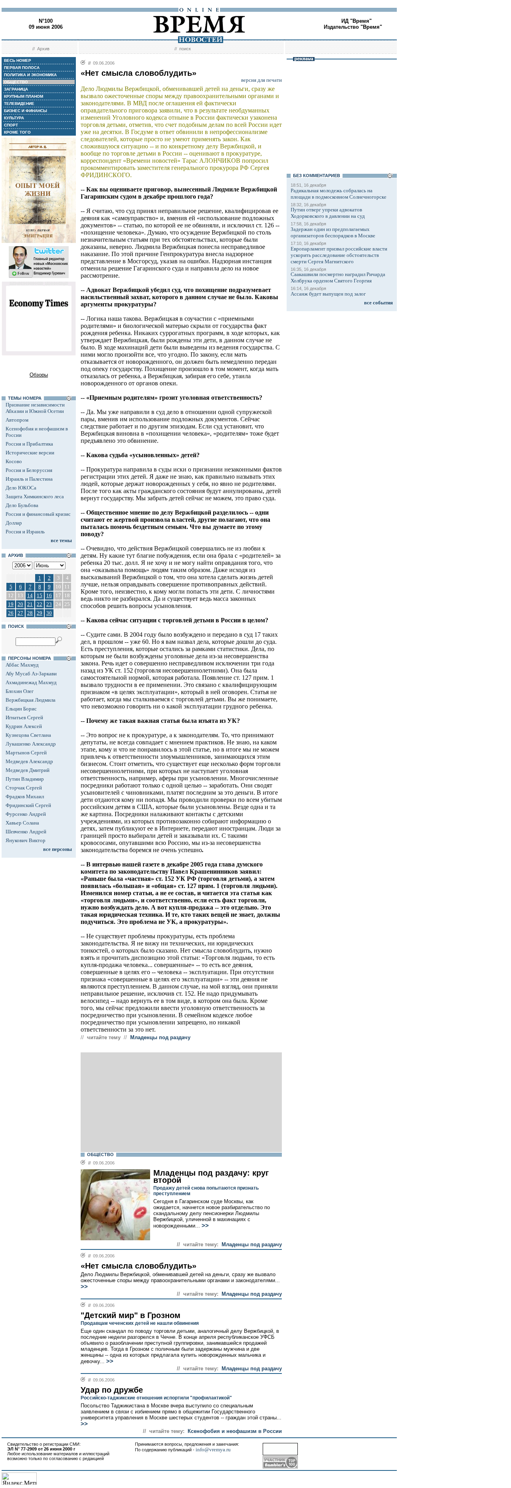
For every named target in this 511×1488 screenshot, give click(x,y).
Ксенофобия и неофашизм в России (235, 1431)
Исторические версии (30, 453)
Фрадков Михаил (25, 796)
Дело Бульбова (22, 505)
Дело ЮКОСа (21, 488)
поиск (185, 48)
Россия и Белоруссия (29, 470)
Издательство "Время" (353, 27)
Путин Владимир (25, 779)
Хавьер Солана (22, 823)
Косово (14, 461)
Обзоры (39, 375)
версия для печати (261, 80)
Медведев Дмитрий (28, 770)
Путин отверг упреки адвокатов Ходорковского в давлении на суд (328, 213)
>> (204, 1225)
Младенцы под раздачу (160, 1037)
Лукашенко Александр (31, 744)
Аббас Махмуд (22, 665)
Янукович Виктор (26, 840)
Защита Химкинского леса (35, 496)
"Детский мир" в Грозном (130, 1315)
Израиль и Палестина (29, 479)
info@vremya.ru (213, 1449)
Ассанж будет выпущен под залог (328, 294)
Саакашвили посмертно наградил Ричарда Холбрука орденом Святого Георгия (338, 277)
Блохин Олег (20, 691)
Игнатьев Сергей (24, 717)
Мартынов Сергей (26, 753)
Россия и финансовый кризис (38, 514)
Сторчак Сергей (24, 788)
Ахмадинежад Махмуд (31, 682)
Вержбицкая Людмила (30, 700)
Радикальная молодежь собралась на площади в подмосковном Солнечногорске (338, 193)
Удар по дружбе (112, 1389)
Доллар (14, 523)
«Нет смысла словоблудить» (138, 1265)
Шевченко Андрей (26, 832)
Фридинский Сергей (28, 805)
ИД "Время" (356, 21)
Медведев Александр (29, 761)
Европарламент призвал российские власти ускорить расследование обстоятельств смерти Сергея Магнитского (339, 255)
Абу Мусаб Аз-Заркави (31, 674)
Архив (43, 48)
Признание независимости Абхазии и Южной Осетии (35, 408)
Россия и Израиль (25, 532)
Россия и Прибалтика (29, 444)
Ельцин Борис (21, 709)
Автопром (17, 420)
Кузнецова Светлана (28, 735)
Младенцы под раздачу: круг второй (211, 1176)
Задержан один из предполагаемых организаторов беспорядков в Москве (333, 232)
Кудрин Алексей (24, 726)
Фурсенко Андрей (26, 814)
